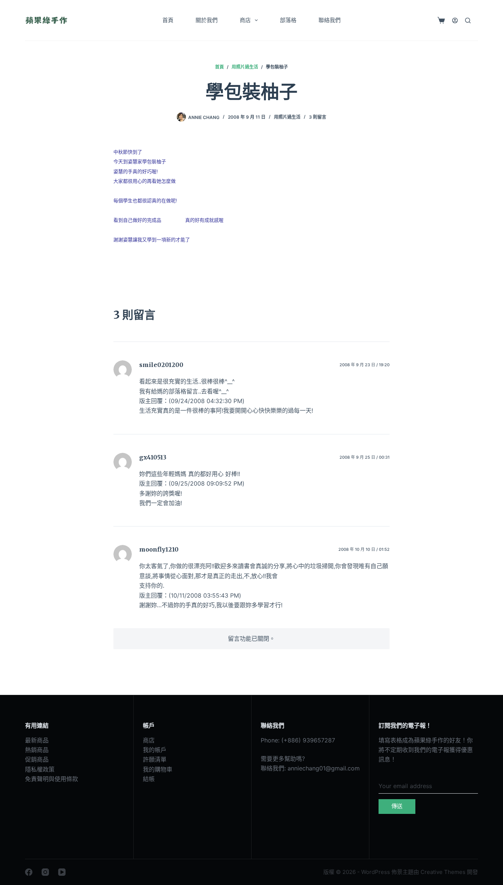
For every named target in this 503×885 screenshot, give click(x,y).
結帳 (149, 779)
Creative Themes (443, 871)
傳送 (396, 805)
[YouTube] (62, 872)
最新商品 (37, 740)
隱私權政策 (39, 769)
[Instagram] (45, 872)
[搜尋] (468, 20)
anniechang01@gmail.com (324, 768)
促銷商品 (37, 759)
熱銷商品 (37, 749)
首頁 (167, 20)
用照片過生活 (287, 117)
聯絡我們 (330, 20)
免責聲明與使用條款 (51, 779)
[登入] (455, 20)
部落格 (288, 20)
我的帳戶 (154, 749)
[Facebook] (28, 872)
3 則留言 (317, 117)
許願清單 (154, 759)
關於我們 (207, 20)
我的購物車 (157, 769)
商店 (245, 20)
